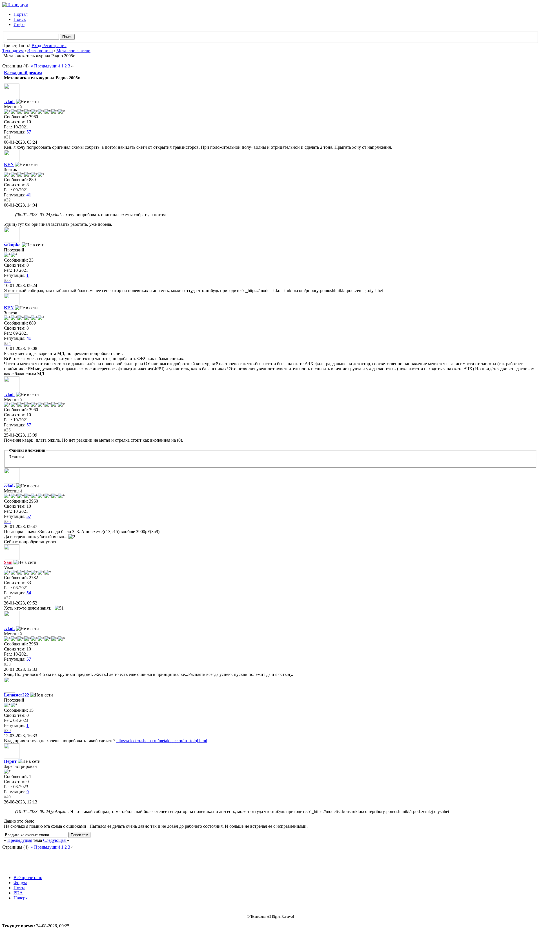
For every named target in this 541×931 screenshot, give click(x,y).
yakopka (12, 244)
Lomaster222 (16, 695)
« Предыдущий (45, 65)
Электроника (40, 50)
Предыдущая (19, 840)
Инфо (19, 24)
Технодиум (13, 50)
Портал (21, 14)
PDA (18, 892)
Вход (36, 45)
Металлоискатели (73, 50)
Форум (20, 882)
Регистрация (54, 45)
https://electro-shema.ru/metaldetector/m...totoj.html (161, 740)
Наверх (21, 897)
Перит (10, 761)
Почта (19, 887)
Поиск (20, 19)
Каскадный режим (23, 72)
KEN (9, 164)
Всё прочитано (28, 877)
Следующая (55, 840)
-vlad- (9, 101)
